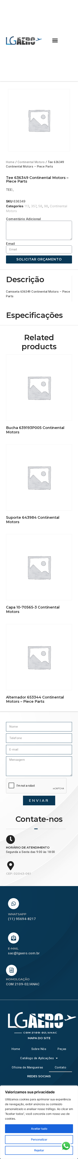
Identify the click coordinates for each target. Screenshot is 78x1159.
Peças (62, 1049)
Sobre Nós (38, 1049)
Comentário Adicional (23, 219)
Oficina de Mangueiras (27, 1067)
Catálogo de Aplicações (37, 1058)
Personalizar (39, 1139)
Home (10, 162)
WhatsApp (17, 914)
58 (40, 206)
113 (26, 206)
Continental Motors (31, 162)
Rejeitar (39, 1150)
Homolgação (18, 979)
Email (10, 243)
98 (46, 206)
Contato (60, 1067)
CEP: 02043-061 (18, 873)
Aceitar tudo (39, 1128)
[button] (55, 40)
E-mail (13, 948)
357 (33, 206)
